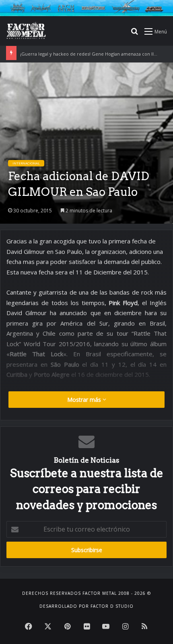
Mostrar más (85, 399)
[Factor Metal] (26, 31)
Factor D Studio (112, 606)
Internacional (26, 163)
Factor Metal (99, 593)
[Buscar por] (134, 34)
